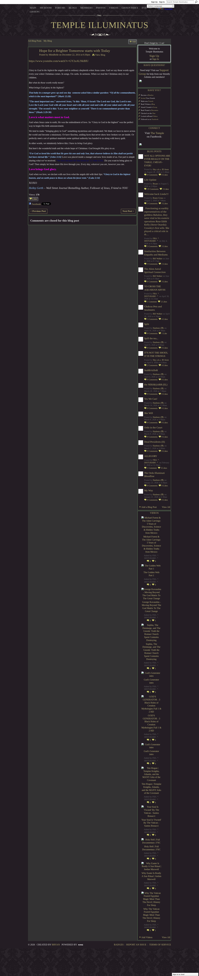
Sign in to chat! (179, 974)
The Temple (157, 133)
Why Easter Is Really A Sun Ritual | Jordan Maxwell (151, 876)
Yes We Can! (150, 398)
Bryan (155, 184)
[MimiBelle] (32, 56)
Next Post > (128, 211)
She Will (148, 413)
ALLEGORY (150, 456)
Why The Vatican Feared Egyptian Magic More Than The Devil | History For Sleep (151, 915)
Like (34, 199)
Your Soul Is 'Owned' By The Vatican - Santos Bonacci (151, 823)
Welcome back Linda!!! (156, 194)
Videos (155, 116)
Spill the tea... (151, 338)
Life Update (150, 179)
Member (151, 95)
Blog (153, 104)
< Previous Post (38, 211)
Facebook (36, 204)
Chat (153, 113)
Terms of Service (160, 944)
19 (153, 189)
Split (146, 324)
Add (134, 41)
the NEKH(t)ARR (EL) (155, 384)
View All (166, 507)
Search (196, 2)
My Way (148, 490)
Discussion (154, 110)
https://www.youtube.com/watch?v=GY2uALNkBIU (58, 60)
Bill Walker (157, 259)
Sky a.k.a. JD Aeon (161, 169)
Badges (119, 944)
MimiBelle (54, 54)
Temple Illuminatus (99, 25)
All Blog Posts (34, 41)
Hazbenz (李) (158, 328)
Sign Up (154, 2)
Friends (150, 101)
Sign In (162, 2)
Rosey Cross (158, 198)
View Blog (100, 55)
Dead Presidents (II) (154, 441)
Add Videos (146, 937)
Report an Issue (136, 944)
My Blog (48, 41)
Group (155, 107)
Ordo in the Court (153, 427)
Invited (143, 98)
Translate (168, 9)
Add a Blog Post (149, 507)
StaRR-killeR (151, 370)
